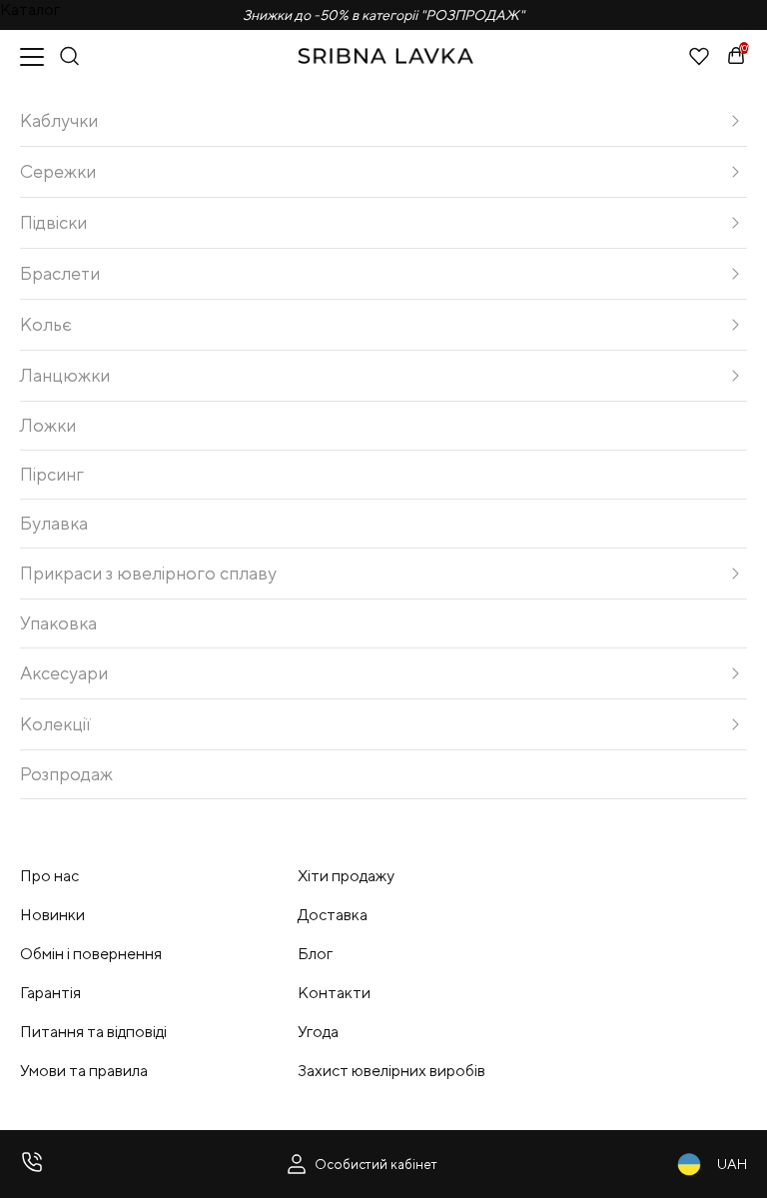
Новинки (52, 914)
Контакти (334, 992)
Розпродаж (66, 773)
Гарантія (50, 992)
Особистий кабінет (376, 1164)
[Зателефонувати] (32, 1164)
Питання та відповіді (93, 1031)
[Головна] (385, 56)
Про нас (49, 875)
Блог (315, 953)
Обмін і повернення (91, 953)
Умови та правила (84, 1070)
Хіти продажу (346, 875)
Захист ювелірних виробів (391, 1070)
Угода (318, 1031)
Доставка (333, 914)
